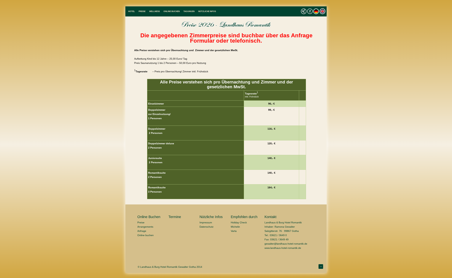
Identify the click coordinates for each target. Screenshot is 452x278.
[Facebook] (310, 11)
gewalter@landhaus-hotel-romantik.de (285, 243)
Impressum (206, 222)
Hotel (131, 11)
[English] (322, 11)
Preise (142, 11)
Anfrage (141, 231)
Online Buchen (171, 11)
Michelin (235, 226)
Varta (234, 231)
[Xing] (304, 11)
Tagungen (189, 11)
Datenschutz (206, 226)
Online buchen (145, 235)
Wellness (154, 11)
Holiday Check (239, 222)
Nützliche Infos (207, 11)
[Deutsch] (316, 11)
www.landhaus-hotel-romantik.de (282, 248)
